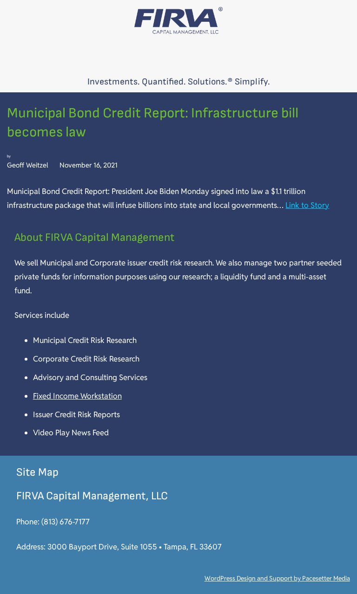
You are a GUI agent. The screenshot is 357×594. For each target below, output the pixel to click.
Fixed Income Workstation (77, 396)
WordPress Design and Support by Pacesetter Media (277, 578)
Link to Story (307, 205)
